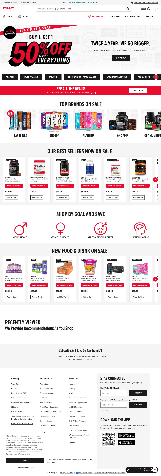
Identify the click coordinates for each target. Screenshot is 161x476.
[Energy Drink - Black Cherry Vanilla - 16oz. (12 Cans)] (115, 267)
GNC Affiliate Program (77, 421)
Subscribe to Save (47, 393)
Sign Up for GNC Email (109, 388)
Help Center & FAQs (19, 393)
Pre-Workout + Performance (82, 77)
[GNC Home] (8, 9)
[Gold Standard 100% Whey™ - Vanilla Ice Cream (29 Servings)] (65, 168)
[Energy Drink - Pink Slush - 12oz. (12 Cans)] (141, 267)
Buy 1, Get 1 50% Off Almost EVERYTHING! (80, 2)
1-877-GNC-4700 (87, 460)
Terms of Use (24, 454)
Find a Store (44, 384)
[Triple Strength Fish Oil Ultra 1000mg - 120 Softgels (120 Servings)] (90, 168)
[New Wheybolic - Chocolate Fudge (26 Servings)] (14, 168)
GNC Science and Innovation (80, 430)
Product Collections (47, 426)
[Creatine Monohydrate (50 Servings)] (39, 168)
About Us (72, 384)
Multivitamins (31, 77)
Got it (25, 460)
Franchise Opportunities (78, 402)
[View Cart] (157, 7)
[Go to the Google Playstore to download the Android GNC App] (126, 435)
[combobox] (83, 8)
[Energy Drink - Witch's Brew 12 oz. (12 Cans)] (39, 267)
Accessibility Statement (78, 398)
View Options (139, 297)
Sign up (138, 393)
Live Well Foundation (77, 416)
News (71, 388)
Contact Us (15, 388)
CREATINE (149, 16)
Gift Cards (44, 398)
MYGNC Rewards (75, 407)
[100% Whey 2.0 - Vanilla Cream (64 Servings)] (115, 168)
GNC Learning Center (19, 398)
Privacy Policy (11, 454)
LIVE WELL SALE (98, 16)
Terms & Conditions (101, 473)
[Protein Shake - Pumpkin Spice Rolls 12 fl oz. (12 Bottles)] (14, 267)
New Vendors (74, 426)
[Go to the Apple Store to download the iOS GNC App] (126, 442)
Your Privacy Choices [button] (85, 473)
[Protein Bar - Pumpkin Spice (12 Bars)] (65, 267)
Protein (10, 77)
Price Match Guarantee (49, 407)
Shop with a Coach (47, 388)
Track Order (16, 384)
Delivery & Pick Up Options (21, 402)
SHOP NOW (121, 58)
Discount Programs (47, 416)
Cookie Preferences (25, 468)
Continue (138, 405)
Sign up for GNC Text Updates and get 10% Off (119, 400)
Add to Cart (11, 198)
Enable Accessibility (10, 2)
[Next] (153, 126)
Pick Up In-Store (46, 402)
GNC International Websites (50, 412)
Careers (72, 442)
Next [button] (155, 76)
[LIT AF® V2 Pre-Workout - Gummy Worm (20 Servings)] (141, 168)
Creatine (53, 77)
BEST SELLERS (114, 16)
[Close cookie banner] (44, 432)
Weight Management (117, 77)
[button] (145, 8)
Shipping (14, 407)
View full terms (105, 410)
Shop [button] (9, 16)
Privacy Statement (66, 473)
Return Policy (16, 412)
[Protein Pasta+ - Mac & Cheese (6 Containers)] (90, 267)
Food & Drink (144, 77)
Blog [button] (25, 17)
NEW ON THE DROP (133, 16)
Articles (71, 393)
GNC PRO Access (76, 412)
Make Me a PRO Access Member (146, 3)
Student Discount (46, 421)
